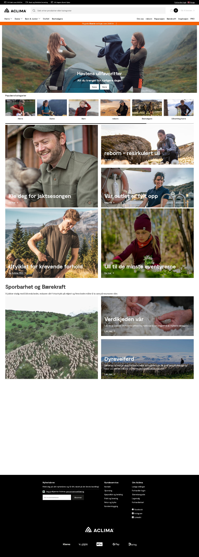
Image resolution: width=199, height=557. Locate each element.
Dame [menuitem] (17, 19)
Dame (94, 87)
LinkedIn (137, 517)
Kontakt (107, 486)
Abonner (78, 497)
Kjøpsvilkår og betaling (113, 494)
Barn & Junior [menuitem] (31, 19)
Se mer (12, 202)
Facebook (138, 509)
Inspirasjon (183, 19)
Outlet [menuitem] (46, 19)
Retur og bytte (110, 502)
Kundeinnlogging (111, 506)
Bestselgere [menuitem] (57, 19)
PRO (192, 19)
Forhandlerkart (138, 502)
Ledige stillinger (138, 486)
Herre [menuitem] (7, 19)
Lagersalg (136, 498)
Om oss (140, 19)
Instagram (138, 513)
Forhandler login (180, 2)
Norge (192, 2)
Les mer (108, 331)
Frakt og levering (111, 498)
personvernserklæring (75, 491)
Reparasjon (159, 19)
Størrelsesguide (138, 494)
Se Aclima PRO (16, 273)
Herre (104, 87)
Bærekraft (171, 19)
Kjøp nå (108, 202)
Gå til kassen (186, 10)
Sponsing (108, 490)
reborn (149, 19)
